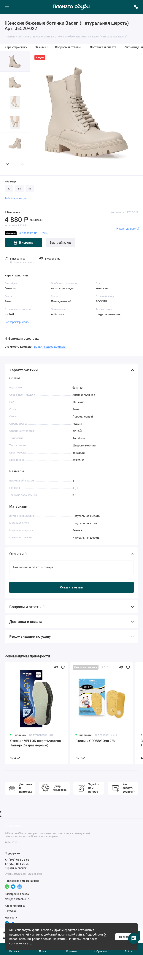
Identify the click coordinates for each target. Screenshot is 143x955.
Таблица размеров (16, 198)
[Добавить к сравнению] (56, 667)
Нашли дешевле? (127, 228)
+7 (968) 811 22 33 (17, 864)
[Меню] (7, 7)
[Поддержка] (136, 7)
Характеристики (16, 47)
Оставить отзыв (71, 587)
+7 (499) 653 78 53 (17, 859)
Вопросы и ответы (69, 47)
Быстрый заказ (60, 242)
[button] (7, 164)
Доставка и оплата (103, 47)
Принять (124, 936)
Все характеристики (17, 322)
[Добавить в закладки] (62, 667)
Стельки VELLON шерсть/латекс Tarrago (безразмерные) (35, 743)
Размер (11, 181)
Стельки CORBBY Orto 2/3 (95, 741)
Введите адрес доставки (50, 346)
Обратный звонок (16, 868)
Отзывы (42, 47)
